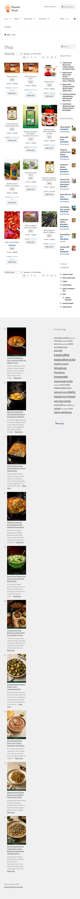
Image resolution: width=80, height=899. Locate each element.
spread (57, 408)
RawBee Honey (52, 93)
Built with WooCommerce (13, 887)
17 (47, 57)
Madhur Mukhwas (33, 147)
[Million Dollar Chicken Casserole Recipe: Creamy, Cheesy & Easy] (16, 450)
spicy (73, 405)
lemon (62, 385)
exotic (70, 343)
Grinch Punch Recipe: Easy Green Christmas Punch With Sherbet (68, 107)
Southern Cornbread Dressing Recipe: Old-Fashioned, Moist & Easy (69, 97)
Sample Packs (66, 285)
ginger (65, 347)
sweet (71, 408)
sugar (62, 408)
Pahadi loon (60, 396)
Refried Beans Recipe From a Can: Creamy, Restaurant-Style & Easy (15, 743)
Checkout (7, 27)
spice (65, 405)
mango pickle (60, 388)
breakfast (65, 338)
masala (69, 388)
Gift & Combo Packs (68, 278)
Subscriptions (67, 307)
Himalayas (59, 372)
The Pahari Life (33, 186)
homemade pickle (63, 381)
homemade (61, 376)
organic (71, 392)
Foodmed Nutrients (14, 137)
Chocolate (64, 341)
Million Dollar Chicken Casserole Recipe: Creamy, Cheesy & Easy (68, 87)
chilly (60, 341)
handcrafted (61, 355)
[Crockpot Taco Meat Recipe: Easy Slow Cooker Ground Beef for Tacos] (16, 614)
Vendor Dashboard (50, 7)
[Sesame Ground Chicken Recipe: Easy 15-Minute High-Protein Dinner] (16, 776)
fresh (55, 347)
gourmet (58, 350)
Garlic (60, 347)
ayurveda (58, 338)
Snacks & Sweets (68, 303)
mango (67, 384)
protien (57, 405)
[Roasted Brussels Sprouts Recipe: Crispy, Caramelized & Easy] (16, 668)
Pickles (64, 281)
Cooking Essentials (68, 299)
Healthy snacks (61, 363)
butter (70, 338)
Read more (17, 378)
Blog (16, 19)
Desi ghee (57, 344)
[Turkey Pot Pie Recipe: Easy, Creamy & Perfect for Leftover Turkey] (16, 341)
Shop (6, 19)
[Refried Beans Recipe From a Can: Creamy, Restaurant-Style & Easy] (16, 724)
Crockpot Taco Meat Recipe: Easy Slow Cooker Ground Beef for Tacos (16, 632)
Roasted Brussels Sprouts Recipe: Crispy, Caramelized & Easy (16, 686)
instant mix (56, 385)
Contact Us (42, 19)
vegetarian (66, 412)
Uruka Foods (52, 145)
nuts (64, 392)
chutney (70, 341)
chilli (56, 341)
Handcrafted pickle (64, 359)
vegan (57, 412)
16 (43, 57)
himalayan (60, 368)
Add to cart (12, 93)
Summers (66, 408)
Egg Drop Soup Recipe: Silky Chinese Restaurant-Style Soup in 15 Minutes (16, 414)
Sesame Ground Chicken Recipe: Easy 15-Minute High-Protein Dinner (15, 794)
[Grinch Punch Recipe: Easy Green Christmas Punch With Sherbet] (16, 560)
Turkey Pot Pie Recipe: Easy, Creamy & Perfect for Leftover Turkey (68, 66)
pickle (67, 401)
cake (74, 338)
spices (69, 405)
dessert (62, 344)
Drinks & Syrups (67, 274)
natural (57, 392)
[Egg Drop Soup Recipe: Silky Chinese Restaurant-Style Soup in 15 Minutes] (16, 395)
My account (28, 19)
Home (8, 35)
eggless (66, 344)
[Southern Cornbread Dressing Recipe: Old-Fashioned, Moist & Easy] (16, 506)
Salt (61, 405)
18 (51, 57)
